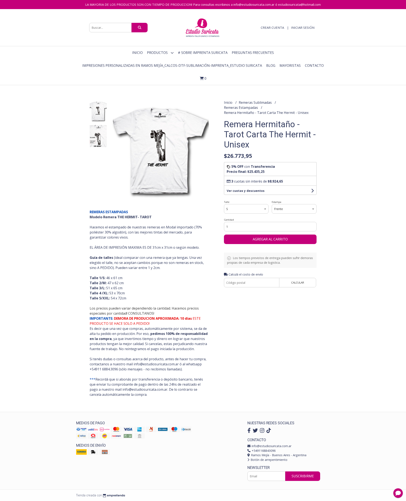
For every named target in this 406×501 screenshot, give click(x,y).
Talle (226, 201)
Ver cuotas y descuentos (246, 191)
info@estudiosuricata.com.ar (271, 446)
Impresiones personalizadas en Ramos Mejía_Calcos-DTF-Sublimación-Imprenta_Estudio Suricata (172, 65)
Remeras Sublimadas (256, 102)
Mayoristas (290, 65)
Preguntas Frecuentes (253, 52)
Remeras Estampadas (241, 107)
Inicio (137, 52)
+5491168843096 (263, 451)
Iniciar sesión (302, 27)
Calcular (297, 282)
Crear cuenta (272, 27)
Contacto (314, 65)
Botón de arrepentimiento (268, 460)
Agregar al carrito (270, 239)
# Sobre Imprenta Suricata (203, 52)
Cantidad (229, 219)
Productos (158, 52)
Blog (270, 65)
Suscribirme (303, 476)
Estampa (276, 201)
